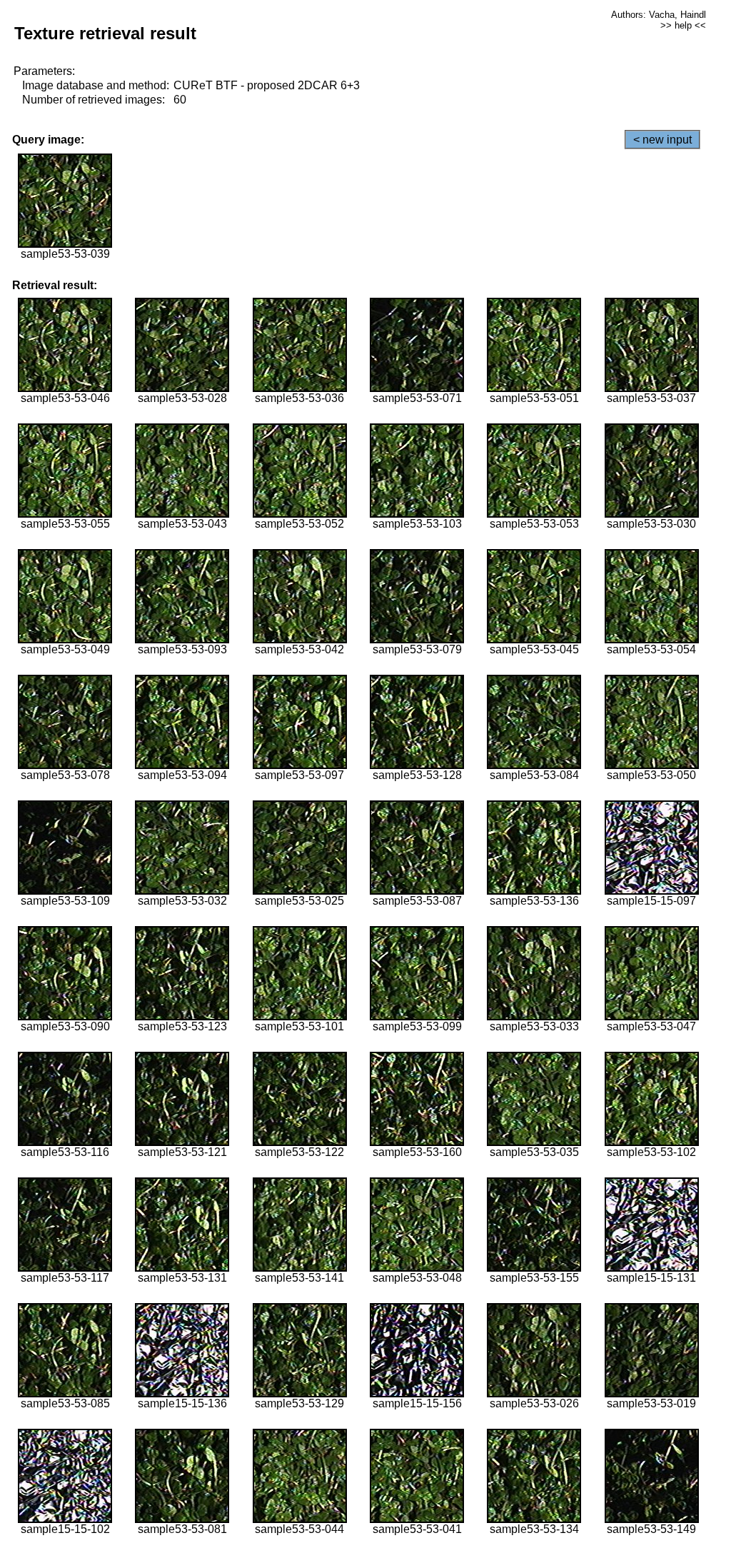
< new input (662, 140)
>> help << (683, 25)
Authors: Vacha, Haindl (658, 14)
